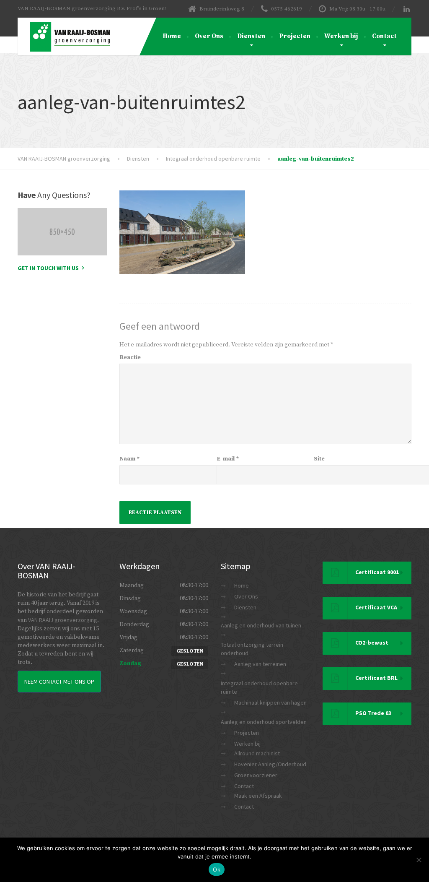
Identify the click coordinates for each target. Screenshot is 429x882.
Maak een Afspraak (258, 795)
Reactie (130, 357)
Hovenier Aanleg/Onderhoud (270, 764)
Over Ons (209, 36)
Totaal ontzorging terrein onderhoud (252, 649)
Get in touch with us (48, 268)
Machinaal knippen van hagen (270, 702)
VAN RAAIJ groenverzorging (62, 620)
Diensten (251, 36)
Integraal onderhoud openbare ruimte (259, 687)
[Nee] (418, 860)
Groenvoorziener (255, 775)
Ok (216, 869)
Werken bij (341, 36)
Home (172, 36)
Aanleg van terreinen (260, 664)
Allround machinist (257, 753)
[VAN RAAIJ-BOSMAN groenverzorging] (64, 28)
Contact (384, 36)
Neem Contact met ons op (59, 681)
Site (319, 459)
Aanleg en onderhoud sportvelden (264, 722)
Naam (129, 459)
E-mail (228, 459)
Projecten (294, 36)
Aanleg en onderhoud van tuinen (261, 625)
